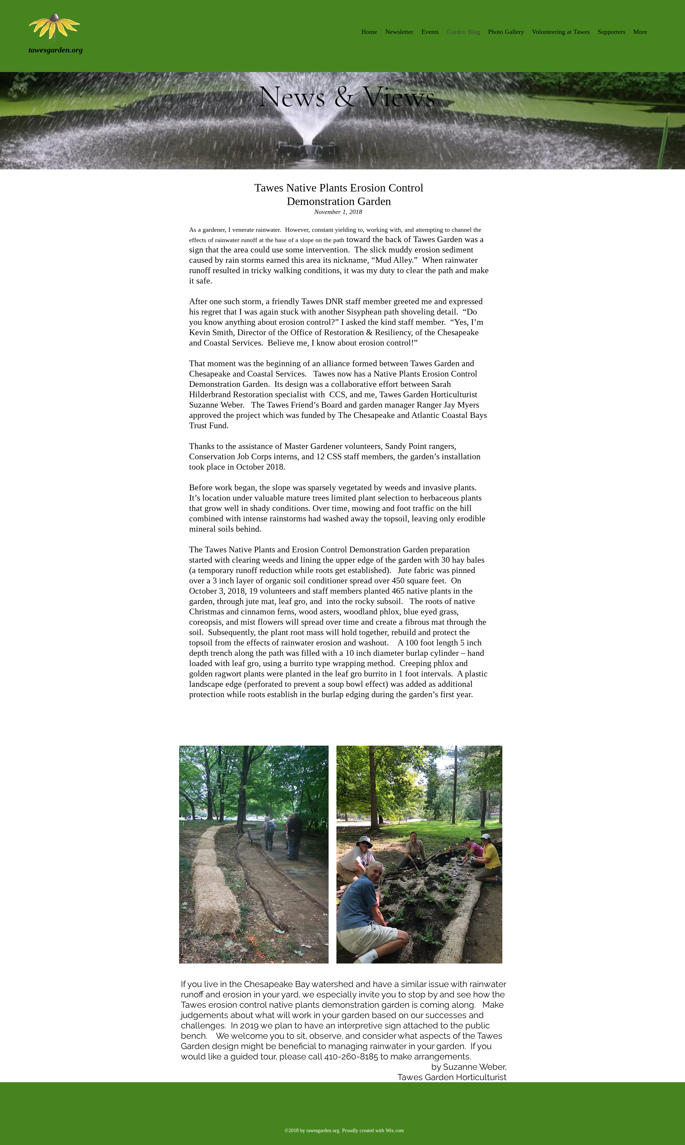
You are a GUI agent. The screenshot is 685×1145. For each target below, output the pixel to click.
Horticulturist (481, 1077)
